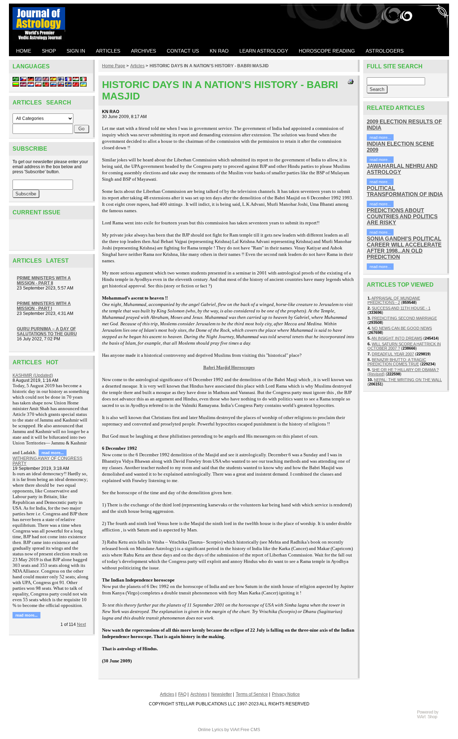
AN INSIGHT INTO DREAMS (396, 338)
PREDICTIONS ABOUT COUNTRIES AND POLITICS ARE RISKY (402, 216)
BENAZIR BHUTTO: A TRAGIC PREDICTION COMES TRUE (396, 362)
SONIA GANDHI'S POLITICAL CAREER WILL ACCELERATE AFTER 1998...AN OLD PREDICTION (404, 247)
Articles (137, 65)
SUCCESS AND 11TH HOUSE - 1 (401, 308)
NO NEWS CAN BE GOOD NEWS (402, 328)
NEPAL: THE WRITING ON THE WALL (408, 380)
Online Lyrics (210, 729)
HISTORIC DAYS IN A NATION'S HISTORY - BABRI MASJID (209, 65)
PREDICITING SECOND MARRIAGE (404, 318)
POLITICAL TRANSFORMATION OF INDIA (405, 191)
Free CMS (250, 729)
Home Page (113, 65)
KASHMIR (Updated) (33, 375)
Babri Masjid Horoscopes (229, 367)
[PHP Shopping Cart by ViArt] (431, 717)
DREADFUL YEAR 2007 (393, 354)
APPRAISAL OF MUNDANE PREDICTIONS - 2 (393, 300)
